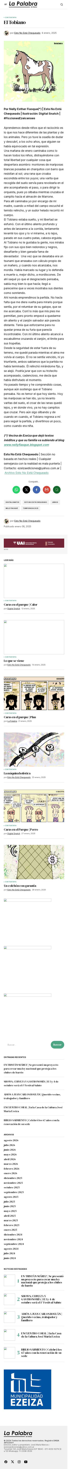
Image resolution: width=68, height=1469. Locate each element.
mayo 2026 (10, 1154)
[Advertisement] (34, 543)
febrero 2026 (11, 1168)
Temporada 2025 (30, 508)
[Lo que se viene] (34, 637)
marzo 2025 (11, 1220)
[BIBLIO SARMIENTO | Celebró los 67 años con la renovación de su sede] (9, 1353)
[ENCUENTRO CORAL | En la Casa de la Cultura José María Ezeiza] (9, 1335)
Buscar (57, 1044)
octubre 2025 (12, 1187)
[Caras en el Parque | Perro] (34, 806)
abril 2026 (10, 1159)
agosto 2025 (11, 1196)
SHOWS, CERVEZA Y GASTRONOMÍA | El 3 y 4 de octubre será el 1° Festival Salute (41, 1299)
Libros (55, 502)
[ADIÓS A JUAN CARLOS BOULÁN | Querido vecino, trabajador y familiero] (9, 1317)
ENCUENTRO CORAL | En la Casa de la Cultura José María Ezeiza (41, 1334)
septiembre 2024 (14, 1244)
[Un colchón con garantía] (34, 862)
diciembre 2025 (13, 1178)
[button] (6, 4)
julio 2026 (9, 1145)
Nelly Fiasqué (12, 508)
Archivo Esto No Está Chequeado (27, 472)
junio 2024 (10, 1258)
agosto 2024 (11, 1248)
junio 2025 (10, 1206)
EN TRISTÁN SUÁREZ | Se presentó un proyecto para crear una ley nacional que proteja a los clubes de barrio (31, 1068)
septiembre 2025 (14, 1192)
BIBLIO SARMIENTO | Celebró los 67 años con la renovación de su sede (41, 1353)
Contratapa (10, 17)
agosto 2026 (11, 1140)
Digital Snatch (12, 502)
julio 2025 (9, 1201)
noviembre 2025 (13, 1182)
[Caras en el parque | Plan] (34, 693)
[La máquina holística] (34, 750)
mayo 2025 (10, 1211)
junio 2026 (10, 1149)
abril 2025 (10, 1215)
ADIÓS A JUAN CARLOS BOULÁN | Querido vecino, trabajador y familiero (41, 1317)
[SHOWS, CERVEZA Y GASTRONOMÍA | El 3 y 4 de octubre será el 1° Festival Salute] (9, 1299)
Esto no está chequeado (35, 502)
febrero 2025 (11, 1225)
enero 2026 (10, 1173)
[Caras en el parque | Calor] (34, 581)
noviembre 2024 (13, 1239)
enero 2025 (10, 1229)
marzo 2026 (11, 1164)
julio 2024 (9, 1253)
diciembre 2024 (13, 1234)
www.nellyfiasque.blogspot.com (26, 444)
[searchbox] (26, 1045)
